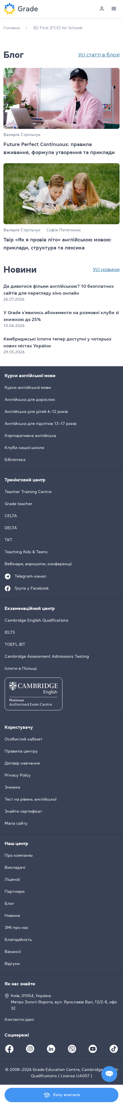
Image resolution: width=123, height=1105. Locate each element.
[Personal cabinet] (102, 8)
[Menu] (114, 8)
